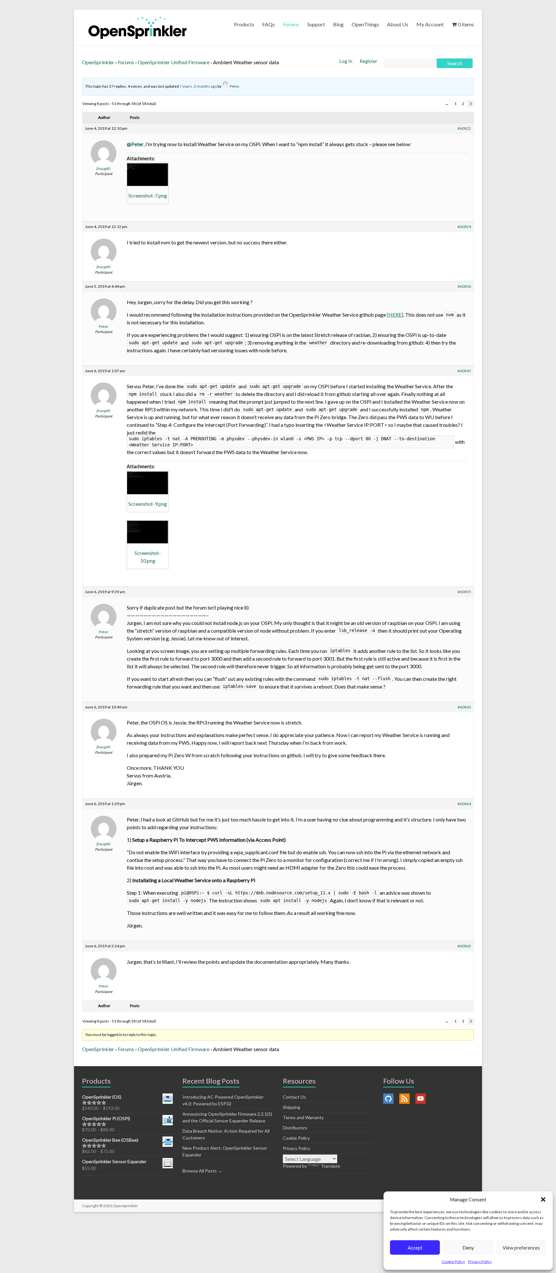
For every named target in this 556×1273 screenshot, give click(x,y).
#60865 (464, 946)
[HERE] (395, 315)
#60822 (464, 128)
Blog (338, 24)
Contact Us (294, 1097)
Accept (415, 1248)
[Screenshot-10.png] (147, 531)
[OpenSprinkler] (137, 27)
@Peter (135, 144)
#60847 (464, 370)
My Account (430, 24)
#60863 (464, 707)
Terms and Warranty (303, 1117)
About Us (397, 24)
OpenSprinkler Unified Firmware (173, 62)
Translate (330, 1166)
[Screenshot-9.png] (147, 482)
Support (316, 24)
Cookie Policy (453, 1261)
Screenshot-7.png (147, 195)
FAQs (268, 24)
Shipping (291, 1107)
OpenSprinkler (98, 62)
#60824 (464, 226)
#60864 (464, 803)
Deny (468, 1248)
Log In (346, 61)
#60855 (464, 591)
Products (244, 24)
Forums (291, 24)
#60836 (464, 286)
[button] (543, 1199)
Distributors (295, 1127)
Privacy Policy (480, 1261)
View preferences (521, 1248)
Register (368, 61)
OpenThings (365, 24)
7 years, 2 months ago (198, 86)
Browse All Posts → (202, 1170)
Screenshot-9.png (147, 504)
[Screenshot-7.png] (147, 174)
